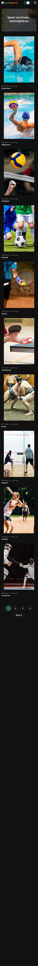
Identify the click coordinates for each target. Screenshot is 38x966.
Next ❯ (19, 615)
